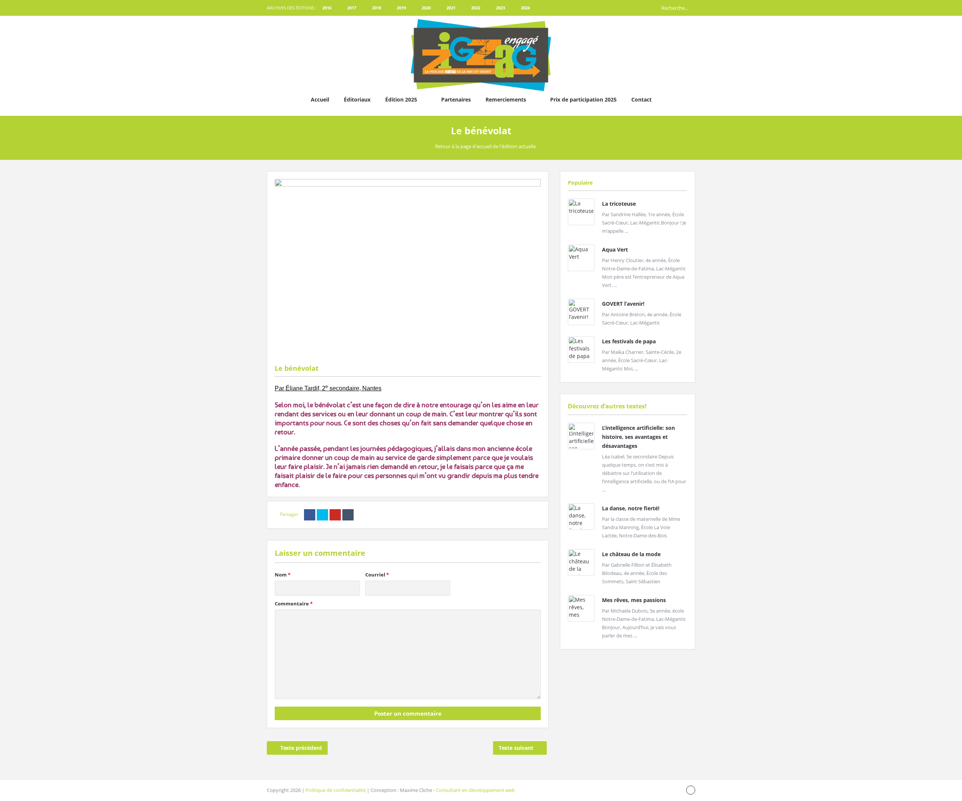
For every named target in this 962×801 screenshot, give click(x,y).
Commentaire (294, 603)
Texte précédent (301, 747)
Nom (282, 574)
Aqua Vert (615, 249)
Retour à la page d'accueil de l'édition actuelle (485, 146)
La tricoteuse (619, 203)
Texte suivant (516, 747)
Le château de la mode (631, 554)
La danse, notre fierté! (630, 508)
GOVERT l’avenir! (623, 303)
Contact (641, 99)
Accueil (320, 99)
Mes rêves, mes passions (634, 600)
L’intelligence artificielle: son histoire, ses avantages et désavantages (638, 436)
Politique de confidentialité (336, 790)
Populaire (580, 182)
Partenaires (456, 99)
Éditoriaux (357, 99)
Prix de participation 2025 (583, 99)
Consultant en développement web (475, 790)
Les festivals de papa (629, 341)
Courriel (377, 574)
